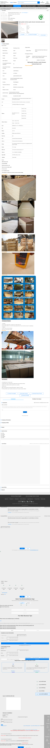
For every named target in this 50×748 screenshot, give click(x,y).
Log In (21, 747)
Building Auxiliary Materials (8, 8)
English (11, 2)
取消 (28, 596)
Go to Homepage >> (25, 12)
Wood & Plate (15, 8)
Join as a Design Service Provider (32, 496)
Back (12, 630)
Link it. (30, 645)
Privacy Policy (35, 729)
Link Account (37, 659)
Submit (25, 609)
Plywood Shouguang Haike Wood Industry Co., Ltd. (27, 8)
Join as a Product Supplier (16, 496)
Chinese (15, 2)
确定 (22, 596)
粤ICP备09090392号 (25, 505)
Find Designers (9, 5)
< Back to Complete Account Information (13, 659)
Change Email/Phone (28, 747)
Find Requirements (42, 5)
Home (2, 5)
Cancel (28, 548)
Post (25, 412)
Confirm (22, 548)
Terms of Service (28, 729)
